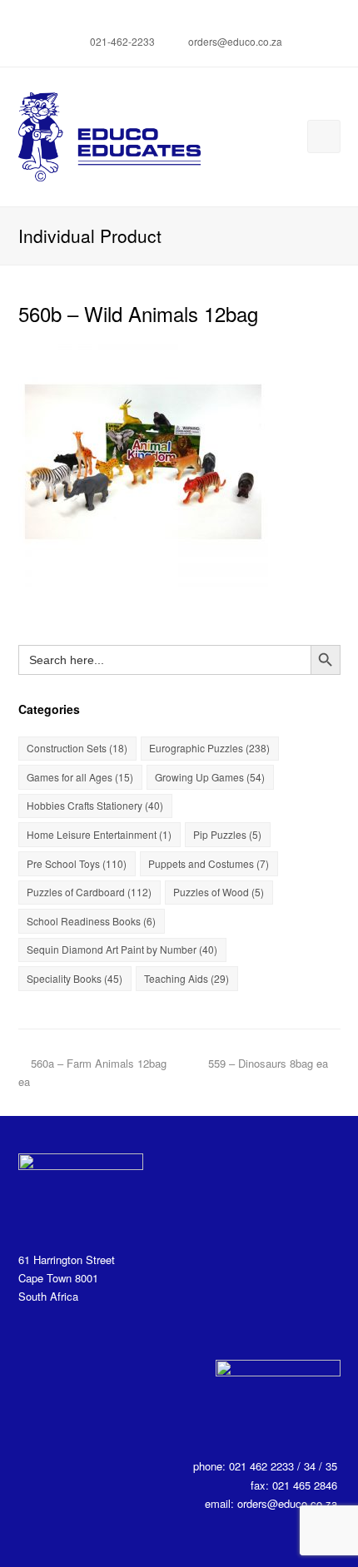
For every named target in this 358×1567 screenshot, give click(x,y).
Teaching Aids (186, 978)
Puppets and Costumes (208, 863)
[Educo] (109, 135)
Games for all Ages (80, 777)
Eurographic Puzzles (209, 748)
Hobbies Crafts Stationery (95, 805)
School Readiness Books (91, 921)
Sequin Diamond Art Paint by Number (122, 949)
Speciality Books (74, 978)
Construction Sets (77, 748)
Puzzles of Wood (218, 892)
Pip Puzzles (227, 834)
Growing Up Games (210, 777)
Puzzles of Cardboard (89, 892)
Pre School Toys (77, 863)
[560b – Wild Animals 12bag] (143, 577)
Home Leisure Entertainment (99, 834)
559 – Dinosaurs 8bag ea (268, 1063)
